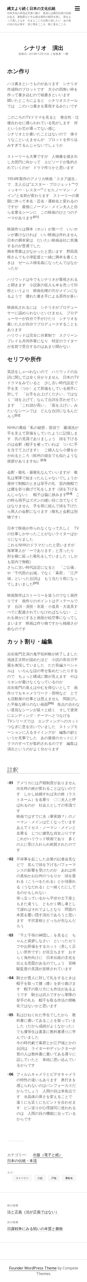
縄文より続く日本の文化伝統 (31, 8)
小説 (39, 1178)
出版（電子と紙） (48, 1154)
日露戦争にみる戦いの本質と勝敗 (35, 1228)
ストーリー (22, 1178)
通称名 (69, 1178)
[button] (36, 217)
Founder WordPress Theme (33, 1268)
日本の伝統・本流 (22, 1160)
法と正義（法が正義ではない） (33, 1211)
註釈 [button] (12, 769)
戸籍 (53, 1178)
